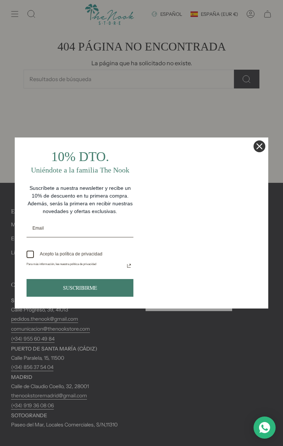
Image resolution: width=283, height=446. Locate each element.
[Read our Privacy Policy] (129, 265)
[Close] (259, 146)
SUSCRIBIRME (80, 287)
